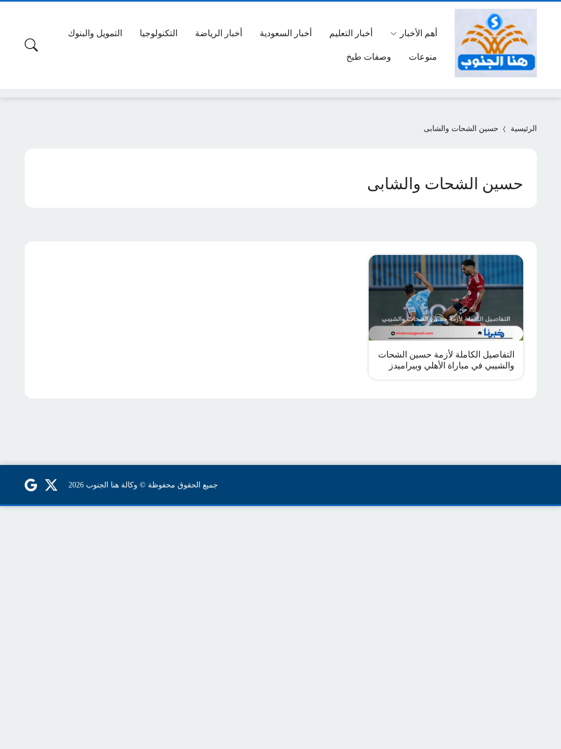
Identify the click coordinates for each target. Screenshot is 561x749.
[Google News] (30, 484)
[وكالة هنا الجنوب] (496, 43)
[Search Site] (31, 45)
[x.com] (51, 484)
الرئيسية (524, 128)
